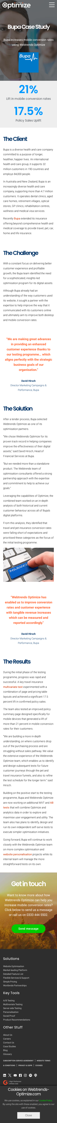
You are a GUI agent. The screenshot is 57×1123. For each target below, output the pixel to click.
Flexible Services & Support (16, 978)
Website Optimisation (13, 966)
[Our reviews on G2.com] (25, 1083)
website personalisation (17, 854)
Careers (7, 1039)
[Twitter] (10, 1076)
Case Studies (9, 1046)
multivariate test (13, 686)
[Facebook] (21, 1076)
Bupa (17, 218)
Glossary (7, 1054)
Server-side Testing (12, 1008)
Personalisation (11, 1012)
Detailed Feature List (13, 974)
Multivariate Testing (12, 1004)
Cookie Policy (45, 1100)
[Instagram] (26, 1076)
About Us (7, 1035)
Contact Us (8, 1042)
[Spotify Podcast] (31, 1076)
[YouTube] (16, 1076)
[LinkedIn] (5, 1076)
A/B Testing (9, 1000)
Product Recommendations (16, 1020)
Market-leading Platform (15, 970)
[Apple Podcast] (36, 1076)
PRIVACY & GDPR (25, 1065)
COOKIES (39, 1065)
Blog (5, 1050)
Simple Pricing (10, 982)
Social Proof (9, 1016)
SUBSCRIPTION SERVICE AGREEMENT (18, 1061)
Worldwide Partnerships (15, 985)
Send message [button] (28, 928)
